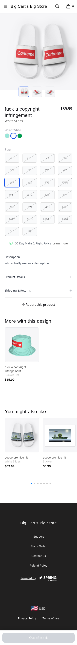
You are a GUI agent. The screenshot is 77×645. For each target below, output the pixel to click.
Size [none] (8, 149)
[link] (22, 345)
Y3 (47, 158)
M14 (65, 219)
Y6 (29, 170)
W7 (12, 182)
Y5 (12, 170)
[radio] (12, 158)
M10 (47, 207)
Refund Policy (38, 565)
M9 (30, 207)
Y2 (29, 231)
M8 (12, 207)
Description (12, 257)
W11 (12, 195)
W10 (65, 182)
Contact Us (38, 555)
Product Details (15, 277)
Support (38, 536)
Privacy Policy (27, 618)
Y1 (12, 231)
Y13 (12, 158)
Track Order (38, 546)
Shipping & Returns (18, 290)
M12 (12, 219)
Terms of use (50, 618)
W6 (65, 170)
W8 (30, 182)
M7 (65, 195)
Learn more (60, 243)
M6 (47, 195)
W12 (30, 195)
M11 (65, 207)
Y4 (65, 158)
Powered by (28, 578)
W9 (47, 182)
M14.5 (47, 219)
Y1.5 (29, 158)
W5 (47, 170)
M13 (30, 219)
